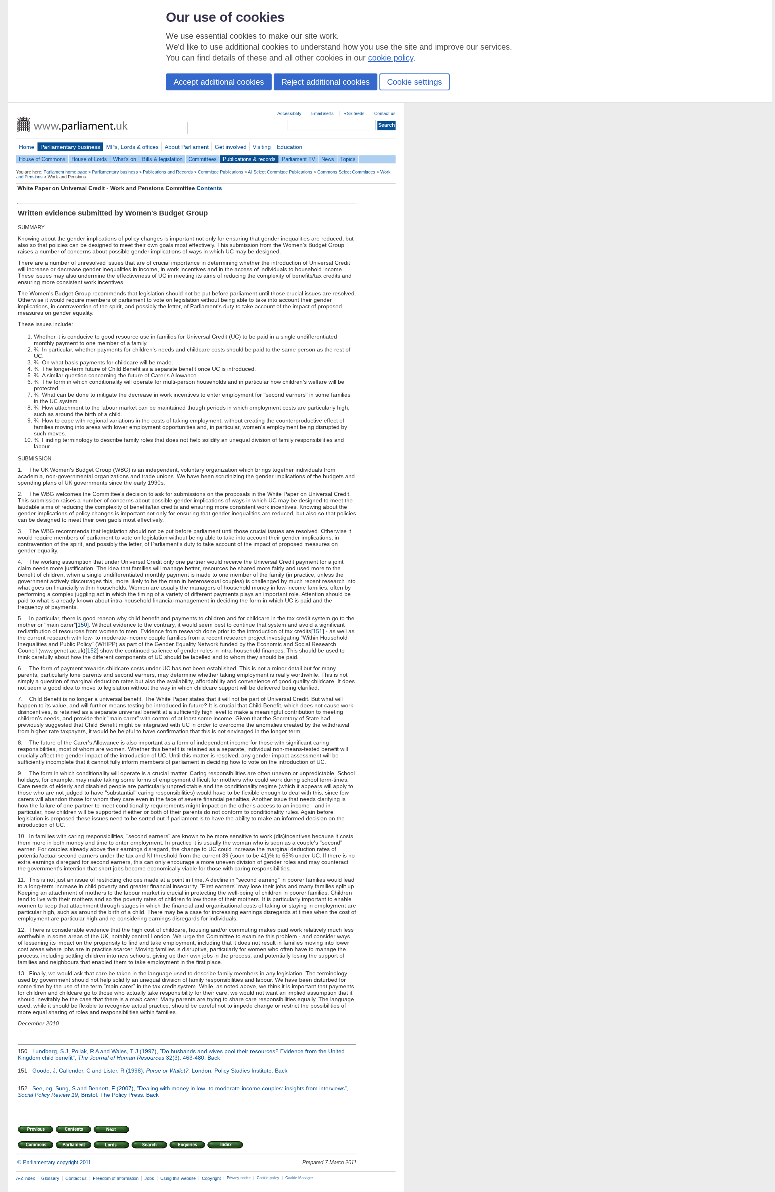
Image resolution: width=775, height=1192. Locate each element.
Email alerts (322, 113)
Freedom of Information (115, 1178)
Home (26, 147)
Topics (348, 159)
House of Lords (89, 159)
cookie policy (390, 57)
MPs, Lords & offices (132, 147)
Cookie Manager (299, 1178)
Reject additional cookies (325, 81)
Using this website (178, 1178)
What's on (124, 159)
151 (318, 631)
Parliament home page (65, 171)
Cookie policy (268, 1178)
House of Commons (42, 159)
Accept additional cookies (219, 81)
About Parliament (187, 147)
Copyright (211, 1178)
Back (213, 1057)
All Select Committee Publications (280, 171)
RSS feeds (354, 113)
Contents (209, 188)
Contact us (385, 113)
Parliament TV (298, 159)
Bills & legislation (162, 159)
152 (92, 650)
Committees (203, 159)
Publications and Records (168, 171)
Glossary (50, 1178)
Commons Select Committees (346, 171)
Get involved (231, 147)
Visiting (262, 147)
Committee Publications (220, 171)
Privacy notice (239, 1178)
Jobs (149, 1178)
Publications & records (249, 159)
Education (289, 147)
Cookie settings (414, 81)
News (327, 159)
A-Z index (25, 1178)
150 (82, 624)
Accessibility (289, 113)
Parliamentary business (70, 147)
